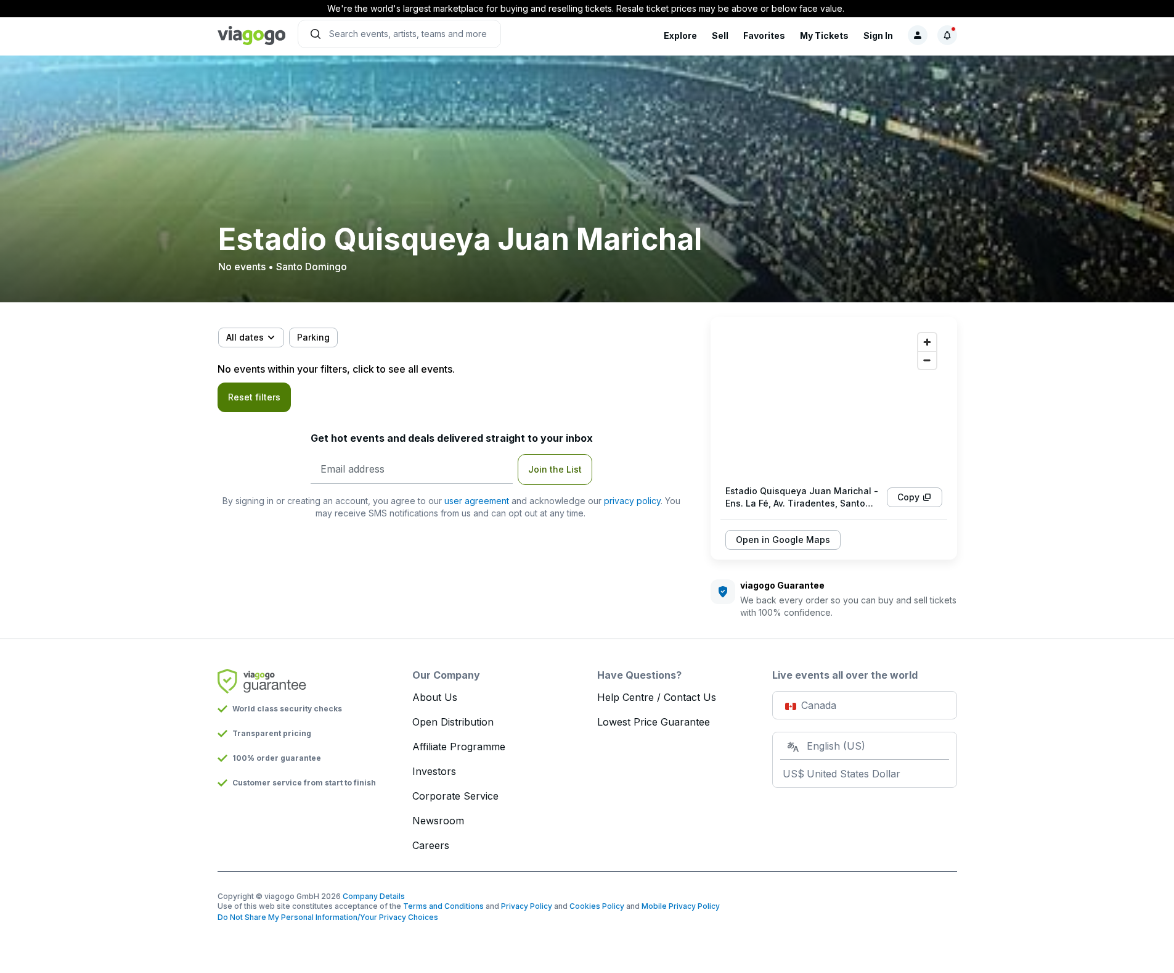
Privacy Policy (526, 906)
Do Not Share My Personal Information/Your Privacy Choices (328, 917)
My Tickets (824, 35)
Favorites (764, 35)
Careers (430, 845)
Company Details (374, 896)
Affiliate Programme (458, 746)
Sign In (878, 35)
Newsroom (438, 820)
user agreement (476, 500)
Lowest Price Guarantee (653, 722)
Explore (680, 35)
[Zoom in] (927, 342)
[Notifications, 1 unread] (947, 35)
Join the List (555, 469)
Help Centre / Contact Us (656, 697)
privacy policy (632, 500)
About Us (434, 697)
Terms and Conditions (443, 906)
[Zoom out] (927, 360)
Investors (434, 771)
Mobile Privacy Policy (681, 906)
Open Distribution (453, 722)
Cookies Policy (596, 906)
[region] (833, 401)
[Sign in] (917, 35)
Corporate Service (455, 796)
